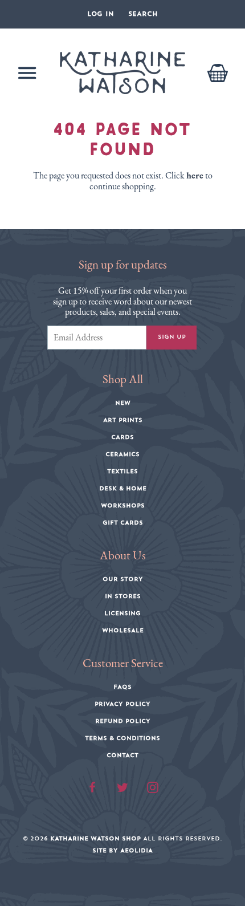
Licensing (122, 613)
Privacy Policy (122, 704)
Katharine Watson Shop (95, 839)
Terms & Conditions (122, 738)
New (122, 403)
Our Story (123, 579)
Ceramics (122, 454)
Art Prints (122, 420)
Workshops (123, 506)
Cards (122, 437)
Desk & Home (122, 488)
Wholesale (123, 630)
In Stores (123, 596)
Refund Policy (122, 721)
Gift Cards (123, 523)
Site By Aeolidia (122, 851)
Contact (122, 755)
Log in (100, 14)
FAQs (122, 687)
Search (143, 14)
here (194, 175)
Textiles (122, 471)
